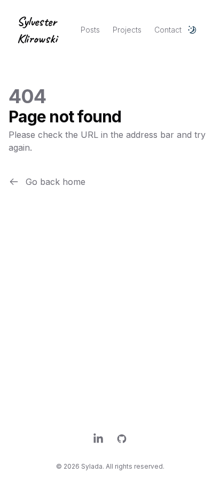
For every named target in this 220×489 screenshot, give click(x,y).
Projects (127, 29)
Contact (168, 29)
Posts (90, 29)
